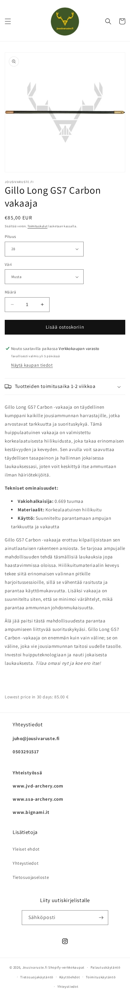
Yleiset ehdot (26, 849)
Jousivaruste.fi (35, 967)
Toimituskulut (37, 226)
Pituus (10, 236)
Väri (8, 264)
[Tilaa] (101, 917)
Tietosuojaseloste (31, 877)
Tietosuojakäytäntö (36, 977)
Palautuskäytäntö (106, 967)
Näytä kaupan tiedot (32, 365)
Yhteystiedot (25, 863)
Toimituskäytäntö (100, 977)
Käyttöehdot (69, 977)
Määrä (10, 292)
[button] (8, 21)
